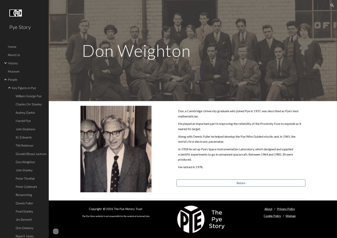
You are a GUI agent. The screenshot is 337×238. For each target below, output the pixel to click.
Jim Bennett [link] (24, 219)
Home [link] (12, 46)
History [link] (13, 63)
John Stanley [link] (24, 170)
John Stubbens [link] (25, 129)
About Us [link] (14, 55)
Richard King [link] (24, 195)
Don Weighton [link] (25, 162)
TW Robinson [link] (24, 145)
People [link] (12, 79)
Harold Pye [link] (23, 120)
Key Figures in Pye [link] (24, 88)
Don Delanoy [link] (24, 228)
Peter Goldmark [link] (26, 186)
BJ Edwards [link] (24, 137)
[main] (154, 50)
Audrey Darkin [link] (25, 112)
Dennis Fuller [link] (24, 203)
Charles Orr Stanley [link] (29, 104)
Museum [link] (14, 71)
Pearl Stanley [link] (24, 211)
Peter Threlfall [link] (25, 178)
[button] (332, 5)
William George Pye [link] (29, 96)
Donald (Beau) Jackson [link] (31, 154)
